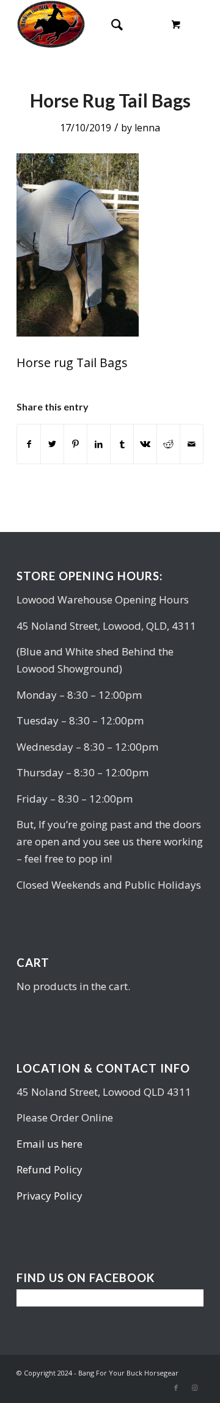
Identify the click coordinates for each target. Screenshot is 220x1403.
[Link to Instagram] (194, 1388)
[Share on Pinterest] (75, 444)
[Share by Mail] (191, 444)
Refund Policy (49, 1169)
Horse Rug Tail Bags (110, 100)
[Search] (111, 24)
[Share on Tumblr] (122, 444)
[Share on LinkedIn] (98, 444)
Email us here (49, 1144)
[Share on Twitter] (52, 444)
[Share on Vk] (145, 444)
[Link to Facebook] (176, 1388)
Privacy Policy (49, 1196)
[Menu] (140, 24)
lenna (147, 127)
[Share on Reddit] (168, 444)
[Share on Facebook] (28, 444)
